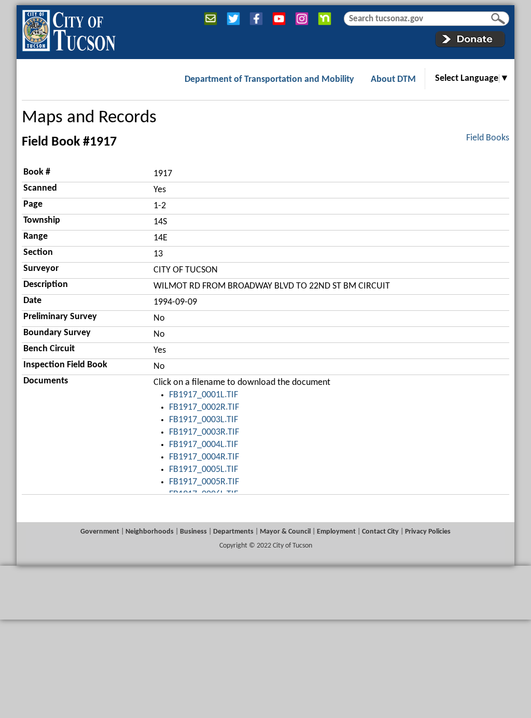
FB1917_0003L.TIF (203, 419)
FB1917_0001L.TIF (203, 395)
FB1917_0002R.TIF (204, 407)
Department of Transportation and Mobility (269, 79)
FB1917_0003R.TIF (204, 432)
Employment (336, 532)
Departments (233, 532)
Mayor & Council (285, 532)
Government (99, 532)
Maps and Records (89, 118)
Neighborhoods (149, 532)
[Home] (69, 28)
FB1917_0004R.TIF (204, 457)
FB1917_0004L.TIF (203, 444)
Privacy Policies (428, 532)
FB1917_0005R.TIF (204, 482)
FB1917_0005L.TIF (203, 469)
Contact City (380, 532)
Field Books (487, 138)
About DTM (393, 79)
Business (193, 532)
